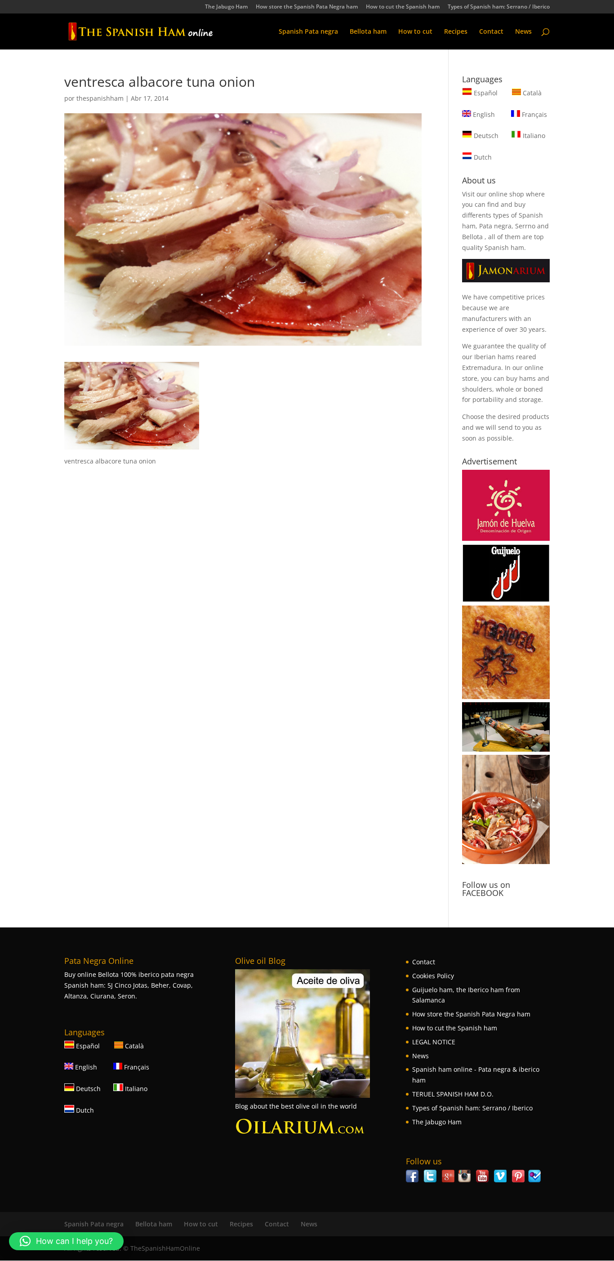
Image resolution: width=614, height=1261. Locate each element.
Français (533, 114)
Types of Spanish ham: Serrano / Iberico (499, 7)
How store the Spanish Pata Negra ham (307, 7)
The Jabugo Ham (226, 7)
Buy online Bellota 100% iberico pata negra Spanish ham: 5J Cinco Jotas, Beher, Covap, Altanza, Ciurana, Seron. (129, 985)
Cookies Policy (433, 975)
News (523, 32)
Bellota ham (368, 32)
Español (485, 93)
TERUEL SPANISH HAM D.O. (453, 1094)
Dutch (482, 157)
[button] (66, 1241)
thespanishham (100, 98)
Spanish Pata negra (308, 32)
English (483, 114)
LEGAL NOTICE (433, 1042)
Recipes (455, 32)
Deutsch (485, 135)
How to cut (415, 32)
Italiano (533, 135)
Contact (491, 32)
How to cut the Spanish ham (403, 7)
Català (531, 93)
